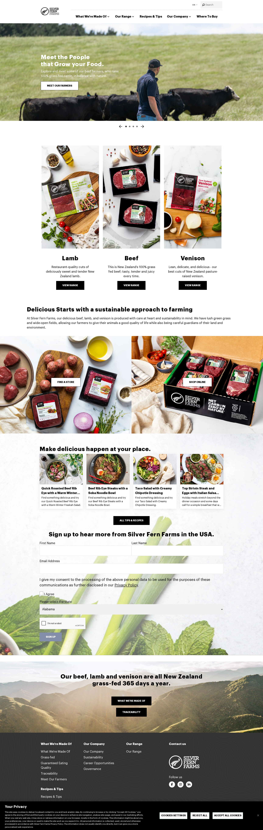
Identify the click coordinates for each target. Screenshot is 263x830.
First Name (47, 543)
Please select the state (56, 601)
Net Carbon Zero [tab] (137, 126)
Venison (193, 258)
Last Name (139, 543)
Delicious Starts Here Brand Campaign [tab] (129, 126)
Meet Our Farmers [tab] (126, 126)
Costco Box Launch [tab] (133, 126)
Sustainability (93, 757)
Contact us (177, 744)
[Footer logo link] (184, 762)
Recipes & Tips (151, 16)
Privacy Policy (126, 585)
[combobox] (211, 5)
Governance (92, 769)
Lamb (70, 258)
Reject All (200, 815)
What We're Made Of (91, 16)
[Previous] (120, 126)
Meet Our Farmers (54, 779)
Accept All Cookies (227, 815)
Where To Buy (207, 16)
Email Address (50, 561)
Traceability (49, 773)
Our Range (123, 16)
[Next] (142, 126)
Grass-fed (48, 757)
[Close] (258, 815)
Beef (131, 258)
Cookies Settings (173, 815)
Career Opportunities (99, 763)
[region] (131, 815)
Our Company (177, 16)
